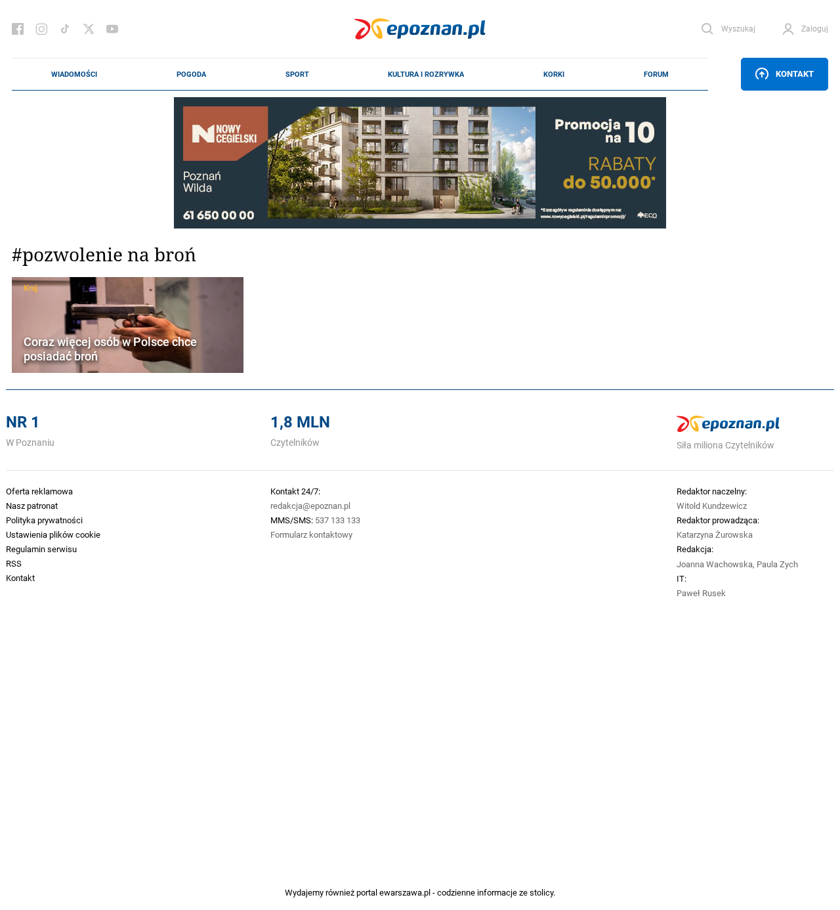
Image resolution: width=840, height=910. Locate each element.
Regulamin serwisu (41, 549)
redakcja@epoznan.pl (310, 505)
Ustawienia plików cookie (53, 534)
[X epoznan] (88, 29)
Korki (553, 74)
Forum (656, 74)
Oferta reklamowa (39, 491)
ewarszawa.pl (404, 892)
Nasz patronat (32, 505)
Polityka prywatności (44, 520)
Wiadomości (74, 74)
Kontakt (795, 73)
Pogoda (191, 74)
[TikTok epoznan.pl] (65, 29)
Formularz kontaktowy (311, 534)
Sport (297, 74)
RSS (14, 563)
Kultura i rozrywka (426, 74)
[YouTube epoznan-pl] (112, 29)
